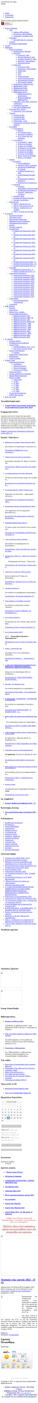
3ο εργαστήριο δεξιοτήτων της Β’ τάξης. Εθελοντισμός (18, 473)
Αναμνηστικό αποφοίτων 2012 (24, 295)
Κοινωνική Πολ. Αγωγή (17, 109)
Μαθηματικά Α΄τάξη (20, 86)
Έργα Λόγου (13, 310)
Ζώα (19, 74)
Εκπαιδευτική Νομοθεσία (13, 823)
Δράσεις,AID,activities (21, 32)
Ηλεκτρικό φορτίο (24, 63)
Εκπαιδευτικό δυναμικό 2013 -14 (25, 266)
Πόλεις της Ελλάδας (24, 157)
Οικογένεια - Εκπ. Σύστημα (23, 111)
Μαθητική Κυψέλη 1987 (22, 316)
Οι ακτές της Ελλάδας (25, 146)
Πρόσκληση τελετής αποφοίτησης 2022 (18, 896)
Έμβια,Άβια (22, 71)
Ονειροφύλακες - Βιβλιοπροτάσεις (15, 1048)
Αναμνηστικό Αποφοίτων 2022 (24, 275)
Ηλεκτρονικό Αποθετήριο (18, 219)
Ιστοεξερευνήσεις (15, 372)
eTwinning (12, 38)
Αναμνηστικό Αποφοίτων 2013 (24, 296)
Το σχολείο (9, 213)
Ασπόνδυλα (18, 364)
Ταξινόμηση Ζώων (20, 366)
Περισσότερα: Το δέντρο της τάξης (16, 795)
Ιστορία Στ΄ (17, 161)
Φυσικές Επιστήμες (15, 49)
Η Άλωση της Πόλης (21, 370)
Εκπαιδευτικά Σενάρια (16, 362)
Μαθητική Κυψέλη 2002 (22, 331)
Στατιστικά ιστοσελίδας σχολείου (16, 860)
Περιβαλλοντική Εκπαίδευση (19, 343)
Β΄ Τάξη (16, 383)
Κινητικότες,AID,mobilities (23, 34)
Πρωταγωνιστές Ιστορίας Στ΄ (27, 183)
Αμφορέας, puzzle (11, 1070)
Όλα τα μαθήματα (24, 163)
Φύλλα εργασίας (14, 378)
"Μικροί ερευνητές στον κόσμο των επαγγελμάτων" (18, 457)
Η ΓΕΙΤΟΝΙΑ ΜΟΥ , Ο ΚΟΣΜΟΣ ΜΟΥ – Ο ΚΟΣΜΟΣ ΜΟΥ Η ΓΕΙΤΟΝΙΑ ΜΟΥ (20, 909)
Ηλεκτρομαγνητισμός (25, 82)
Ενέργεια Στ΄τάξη (23, 67)
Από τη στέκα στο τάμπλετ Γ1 (12, 617)
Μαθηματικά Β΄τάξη (20, 88)
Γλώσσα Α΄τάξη (19, 115)
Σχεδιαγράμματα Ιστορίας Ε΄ (27, 190)
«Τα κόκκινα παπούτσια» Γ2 (12, 588)
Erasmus (16, 352)
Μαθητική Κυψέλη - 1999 (22, 325)
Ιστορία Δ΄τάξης (19, 196)
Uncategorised (13, 1335)
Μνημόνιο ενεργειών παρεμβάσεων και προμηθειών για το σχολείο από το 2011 (18, 863)
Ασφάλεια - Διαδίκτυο (12, 836)
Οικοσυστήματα (23, 76)
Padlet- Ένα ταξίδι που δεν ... (15, 1072)
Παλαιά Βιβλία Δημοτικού (18, 376)
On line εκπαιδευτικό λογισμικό (20, 374)
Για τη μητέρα (10, 1199)
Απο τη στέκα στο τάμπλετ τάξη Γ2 (14, 632)
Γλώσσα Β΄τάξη (19, 117)
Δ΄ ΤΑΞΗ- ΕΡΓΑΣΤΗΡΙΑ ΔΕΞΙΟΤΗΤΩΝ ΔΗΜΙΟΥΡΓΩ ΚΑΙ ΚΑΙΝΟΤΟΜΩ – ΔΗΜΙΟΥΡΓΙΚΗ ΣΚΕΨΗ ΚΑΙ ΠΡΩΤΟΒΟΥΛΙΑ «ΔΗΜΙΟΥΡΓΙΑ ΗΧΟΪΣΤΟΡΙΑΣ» (20, 666)
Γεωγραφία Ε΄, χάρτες (25, 142)
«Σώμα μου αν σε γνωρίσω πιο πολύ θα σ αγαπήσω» (18, 571)
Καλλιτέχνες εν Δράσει (17, 312)
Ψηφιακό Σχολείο (11, 830)
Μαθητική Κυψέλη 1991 (22, 320)
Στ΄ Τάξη (16, 391)
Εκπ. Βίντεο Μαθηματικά (22, 107)
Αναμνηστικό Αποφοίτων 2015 (24, 283)
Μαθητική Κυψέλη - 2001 (22, 329)
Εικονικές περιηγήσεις (21, 200)
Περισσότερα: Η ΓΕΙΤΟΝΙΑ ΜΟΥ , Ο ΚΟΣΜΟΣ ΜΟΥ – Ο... (18, 711)
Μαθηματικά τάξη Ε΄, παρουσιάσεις (25, 95)
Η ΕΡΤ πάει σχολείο (16, 395)
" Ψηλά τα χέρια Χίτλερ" (14, 1172)
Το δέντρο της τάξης (10, 784)
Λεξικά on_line (10, 842)
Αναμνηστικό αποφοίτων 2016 (24, 285)
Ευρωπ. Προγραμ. (11, 28)
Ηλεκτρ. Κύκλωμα (20, 368)
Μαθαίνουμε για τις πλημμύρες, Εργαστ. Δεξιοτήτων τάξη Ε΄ (20, 442)
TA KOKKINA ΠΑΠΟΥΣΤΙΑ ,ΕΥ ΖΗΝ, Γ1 (16, 523)
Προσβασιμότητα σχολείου (18, 223)
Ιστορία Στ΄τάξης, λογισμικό (27, 165)
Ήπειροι (20, 130)
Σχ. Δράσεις (9, 339)
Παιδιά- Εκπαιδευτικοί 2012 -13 (24, 271)
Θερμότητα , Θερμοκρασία (27, 69)
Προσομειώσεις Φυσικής (22, 51)
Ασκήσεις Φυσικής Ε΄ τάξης (27, 59)
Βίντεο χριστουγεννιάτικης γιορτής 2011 (19, 1195)
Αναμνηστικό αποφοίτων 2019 (24, 291)
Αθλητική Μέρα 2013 (13, 1191)
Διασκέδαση (18, 379)
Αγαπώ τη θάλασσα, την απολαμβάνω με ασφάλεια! (17, 601)
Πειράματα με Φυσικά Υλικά (23, 84)
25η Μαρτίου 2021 (11, 1187)
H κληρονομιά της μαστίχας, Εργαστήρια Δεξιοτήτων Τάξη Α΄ (20, 506)
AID (10, 30)
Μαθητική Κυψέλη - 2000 (22, 327)
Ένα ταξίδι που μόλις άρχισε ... (15, 1074)
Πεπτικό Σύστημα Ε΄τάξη (26, 57)
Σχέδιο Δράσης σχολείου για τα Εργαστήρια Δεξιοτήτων (19, 750)
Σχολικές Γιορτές (15, 341)
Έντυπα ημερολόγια (16, 215)
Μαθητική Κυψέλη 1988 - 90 (23, 318)
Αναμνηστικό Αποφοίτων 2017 (24, 287)
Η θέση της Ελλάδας (25, 144)
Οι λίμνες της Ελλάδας (25, 154)
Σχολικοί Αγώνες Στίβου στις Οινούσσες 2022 (20, 898)
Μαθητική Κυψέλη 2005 (22, 337)
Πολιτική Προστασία (12, 850)
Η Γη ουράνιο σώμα (24, 132)
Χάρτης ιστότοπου (11, 844)
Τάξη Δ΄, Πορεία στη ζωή (22, 204)
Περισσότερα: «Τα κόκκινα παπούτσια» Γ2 (19, 596)
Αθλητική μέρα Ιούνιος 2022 (14, 885)
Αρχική (7, 46)
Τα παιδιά (12, 268)
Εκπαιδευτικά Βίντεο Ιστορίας (24, 198)
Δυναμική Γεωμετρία (21, 105)
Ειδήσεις (12, 308)
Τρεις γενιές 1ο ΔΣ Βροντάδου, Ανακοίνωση (18, 1093)
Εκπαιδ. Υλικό (10, 360)
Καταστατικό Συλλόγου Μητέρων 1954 (16, 1088)
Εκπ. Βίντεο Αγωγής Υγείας (23, 349)
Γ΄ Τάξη (16, 385)
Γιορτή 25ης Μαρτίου (13, 1204)
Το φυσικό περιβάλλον (25, 134)
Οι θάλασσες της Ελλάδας (26, 148)
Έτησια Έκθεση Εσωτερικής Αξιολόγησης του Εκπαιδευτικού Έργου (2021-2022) (20, 406)
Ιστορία (11, 159)
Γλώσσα (12, 113)
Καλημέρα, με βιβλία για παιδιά (14, 1021)
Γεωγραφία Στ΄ (19, 129)
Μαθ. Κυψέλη (10, 306)
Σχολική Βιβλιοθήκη (12, 826)
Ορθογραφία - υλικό (20, 121)
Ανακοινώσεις (10, 828)
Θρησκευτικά (13, 202)
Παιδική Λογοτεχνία (12, 846)
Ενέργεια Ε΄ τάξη (23, 55)
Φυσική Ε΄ (17, 53)
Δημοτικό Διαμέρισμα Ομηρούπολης (21, 301)
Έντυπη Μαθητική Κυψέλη (18, 314)
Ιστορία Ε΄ (17, 185)
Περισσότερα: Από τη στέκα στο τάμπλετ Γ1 (20, 627)
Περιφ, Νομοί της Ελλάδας (27, 156)
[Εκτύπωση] (5, 1291)
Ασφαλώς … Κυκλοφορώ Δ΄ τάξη (13, 648)
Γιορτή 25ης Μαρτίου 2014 (14, 1208)
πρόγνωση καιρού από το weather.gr (19, 1378)
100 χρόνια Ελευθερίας (13, 1176)
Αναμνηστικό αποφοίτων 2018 (24, 289)
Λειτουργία (13, 304)
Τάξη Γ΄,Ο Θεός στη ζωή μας (23, 212)
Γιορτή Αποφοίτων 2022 (13, 869)
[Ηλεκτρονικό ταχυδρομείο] (20, 1291)
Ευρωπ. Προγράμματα (16, 351)
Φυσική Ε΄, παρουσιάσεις (26, 61)
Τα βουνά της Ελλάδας (25, 152)
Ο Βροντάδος (13, 298)
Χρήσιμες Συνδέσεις (12, 838)
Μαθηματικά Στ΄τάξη (21, 90)
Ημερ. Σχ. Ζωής (10, 397)
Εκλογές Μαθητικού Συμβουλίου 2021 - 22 (20, 803)
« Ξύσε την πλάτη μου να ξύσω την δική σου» (16, 539)
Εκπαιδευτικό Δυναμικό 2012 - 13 (25, 264)
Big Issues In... (10, 825)
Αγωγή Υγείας (14, 345)
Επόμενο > (4, 1333)
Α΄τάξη (16, 381)
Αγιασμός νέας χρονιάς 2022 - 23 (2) (17, 858)
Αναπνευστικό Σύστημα (26, 78)
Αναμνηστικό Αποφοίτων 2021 (24, 293)
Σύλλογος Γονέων (11, 834)
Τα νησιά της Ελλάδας (25, 150)
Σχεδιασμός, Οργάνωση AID (23, 36)
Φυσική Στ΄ (17, 65)
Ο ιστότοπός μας (10, 832)
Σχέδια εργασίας (14, 358)
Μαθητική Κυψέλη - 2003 (22, 333)
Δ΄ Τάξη (16, 387)
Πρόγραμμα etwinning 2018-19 (15, 1080)
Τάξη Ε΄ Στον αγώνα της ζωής (23, 206)
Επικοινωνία (9, 840)
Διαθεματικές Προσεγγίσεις (18, 354)
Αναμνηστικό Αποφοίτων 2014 (24, 281)
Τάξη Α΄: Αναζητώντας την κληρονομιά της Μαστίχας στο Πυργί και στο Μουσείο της (19, 921)
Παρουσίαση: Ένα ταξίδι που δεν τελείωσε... (20, 1068)
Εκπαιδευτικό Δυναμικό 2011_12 (25, 262)
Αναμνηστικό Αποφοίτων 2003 (24, 279)
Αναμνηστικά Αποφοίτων (17, 273)
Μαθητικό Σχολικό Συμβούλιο (19, 221)
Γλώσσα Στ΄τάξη (19, 119)
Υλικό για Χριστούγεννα (17, 393)
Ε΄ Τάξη (16, 389)
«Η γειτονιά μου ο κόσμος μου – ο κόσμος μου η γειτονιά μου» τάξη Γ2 (21, 901)
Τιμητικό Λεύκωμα (15, 227)
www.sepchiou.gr (26, 1393)
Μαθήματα (8, 47)
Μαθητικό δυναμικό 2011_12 (23, 269)
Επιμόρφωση (13, 356)
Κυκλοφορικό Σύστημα (26, 80)
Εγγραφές (8, 848)
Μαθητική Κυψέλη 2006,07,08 (24, 322)
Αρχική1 (12, 42)
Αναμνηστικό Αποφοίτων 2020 (24, 277)
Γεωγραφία (13, 127)
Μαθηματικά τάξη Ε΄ (21, 92)
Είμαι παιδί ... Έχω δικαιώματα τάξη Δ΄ (15, 684)
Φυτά (19, 73)
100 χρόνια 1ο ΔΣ (15, 217)
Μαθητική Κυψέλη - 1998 (22, 324)
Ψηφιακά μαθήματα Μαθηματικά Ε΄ (24, 99)
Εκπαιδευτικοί (14, 229)
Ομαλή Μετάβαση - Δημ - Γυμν (24, 347)
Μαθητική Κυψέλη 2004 (22, 335)
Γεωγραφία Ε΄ (18, 140)
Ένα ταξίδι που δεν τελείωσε (23, 40)
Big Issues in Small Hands (18, 44)
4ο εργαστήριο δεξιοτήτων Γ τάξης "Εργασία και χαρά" (19, 490)
